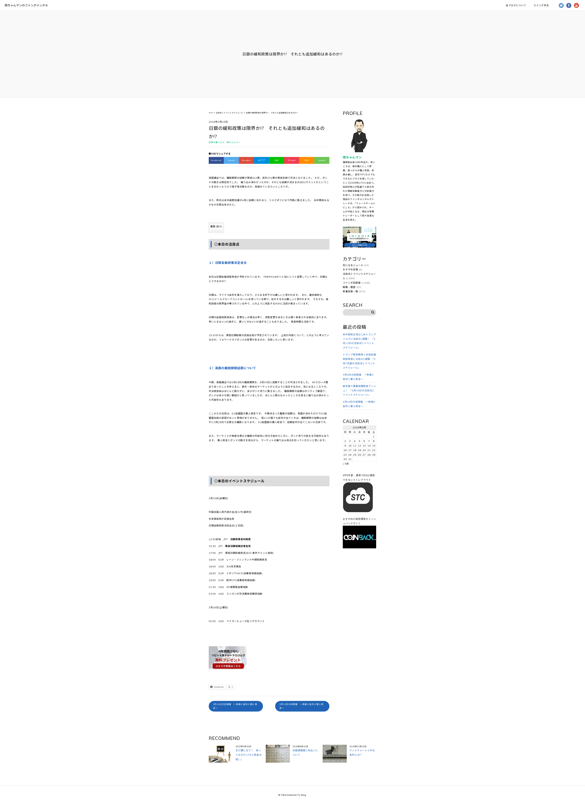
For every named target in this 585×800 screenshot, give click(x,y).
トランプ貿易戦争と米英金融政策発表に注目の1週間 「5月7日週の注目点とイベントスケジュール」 (359, 361)
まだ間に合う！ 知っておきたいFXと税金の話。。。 (249, 755)
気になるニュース (353, 265)
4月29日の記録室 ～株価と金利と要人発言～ (359, 404)
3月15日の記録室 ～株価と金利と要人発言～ (301, 706)
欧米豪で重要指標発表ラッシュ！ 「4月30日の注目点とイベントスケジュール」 (359, 390)
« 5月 (346, 463)
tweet (231, 160)
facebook (216, 160)
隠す (219, 226)
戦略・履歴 (349, 287)
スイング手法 (541, 5)
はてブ (261, 160)
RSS (307, 160)
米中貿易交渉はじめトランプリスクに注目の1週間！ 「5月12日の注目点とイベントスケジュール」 (359, 341)
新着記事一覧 (350, 291)
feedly (321, 160)
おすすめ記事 (350, 269)
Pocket (292, 160)
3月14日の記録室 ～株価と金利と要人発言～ (235, 706)
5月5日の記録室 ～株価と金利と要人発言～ (358, 377)
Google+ (246, 160)
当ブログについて (516, 5)
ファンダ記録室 (352, 282)
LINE (276, 160)
